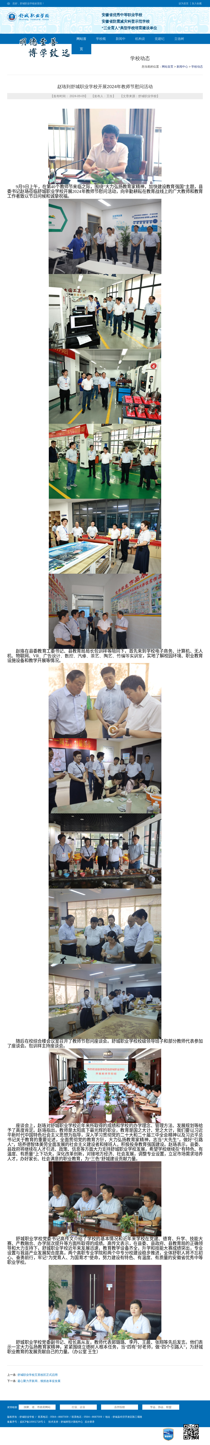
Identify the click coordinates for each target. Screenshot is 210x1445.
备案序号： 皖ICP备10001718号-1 (26, 1421)
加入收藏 (197, 3)
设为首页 (183, 3)
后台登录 (90, 1421)
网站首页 (167, 66)
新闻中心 (182, 66)
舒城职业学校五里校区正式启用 (37, 1374)
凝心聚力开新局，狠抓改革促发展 (38, 1381)
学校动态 (197, 66)
